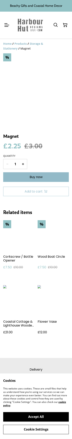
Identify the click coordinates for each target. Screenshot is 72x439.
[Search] (55, 25)
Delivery (36, 369)
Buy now (36, 177)
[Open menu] (7, 25)
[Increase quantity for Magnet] (23, 164)
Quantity (9, 156)
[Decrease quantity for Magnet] (7, 164)
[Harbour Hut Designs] (30, 25)
